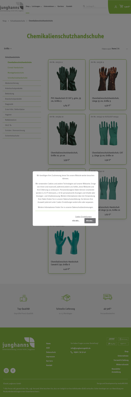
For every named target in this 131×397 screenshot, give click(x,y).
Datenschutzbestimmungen (82, 207)
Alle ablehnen (77, 220)
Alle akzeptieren (91, 220)
